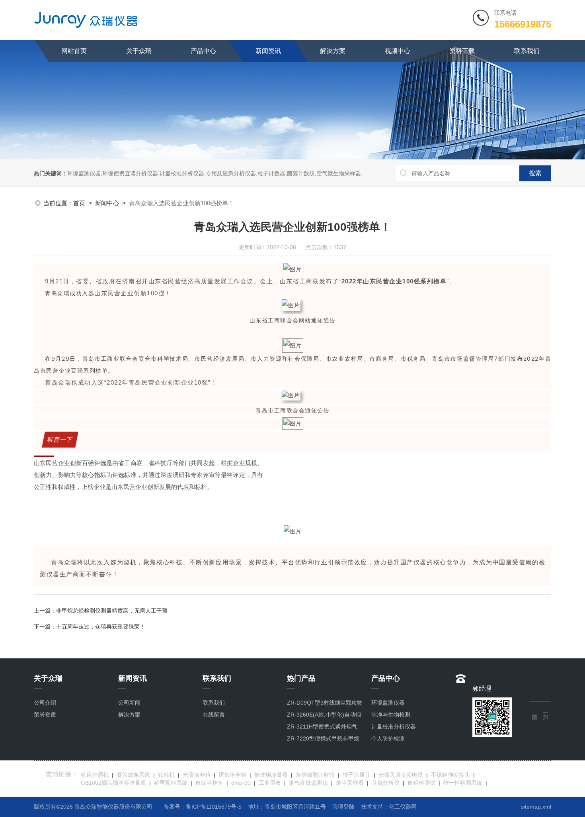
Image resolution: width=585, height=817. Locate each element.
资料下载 (462, 50)
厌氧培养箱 (232, 775)
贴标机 (166, 775)
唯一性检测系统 (462, 783)
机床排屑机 (95, 775)
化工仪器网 (403, 806)
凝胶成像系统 (133, 775)
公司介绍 (45, 702)
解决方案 (332, 50)
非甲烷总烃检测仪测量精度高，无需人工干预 (112, 610)
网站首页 (74, 50)
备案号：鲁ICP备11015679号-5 (203, 806)
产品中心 (203, 50)
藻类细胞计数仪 (315, 775)
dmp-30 (241, 783)
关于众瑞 (139, 50)
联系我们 (527, 50)
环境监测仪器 (388, 702)
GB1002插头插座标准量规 (113, 783)
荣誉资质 (45, 714)
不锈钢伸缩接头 (450, 775)
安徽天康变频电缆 (400, 775)
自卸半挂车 (209, 783)
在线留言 (214, 714)
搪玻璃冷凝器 (271, 775)
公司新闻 (129, 702)
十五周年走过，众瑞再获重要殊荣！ (100, 626)
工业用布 (270, 783)
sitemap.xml (536, 806)
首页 (79, 203)
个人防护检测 (388, 738)
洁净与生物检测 (390, 714)
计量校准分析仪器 (393, 726)
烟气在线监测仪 (308, 783)
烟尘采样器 (350, 783)
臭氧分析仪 (386, 783)
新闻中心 (107, 203)
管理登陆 (343, 806)
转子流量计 (356, 775)
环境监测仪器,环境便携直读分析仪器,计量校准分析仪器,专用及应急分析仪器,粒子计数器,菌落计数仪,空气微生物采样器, (215, 173)
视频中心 (397, 50)
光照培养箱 (197, 775)
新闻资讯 (268, 50)
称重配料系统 (170, 783)
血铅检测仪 (421, 783)
